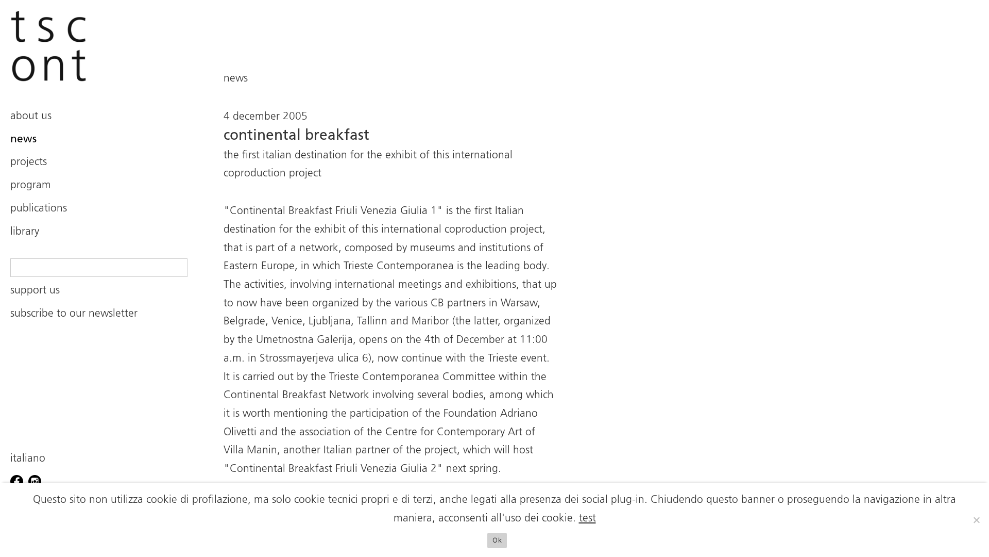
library (24, 231)
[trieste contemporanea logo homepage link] (98, 45)
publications (38, 208)
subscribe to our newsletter (74, 313)
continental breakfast (296, 135)
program (30, 185)
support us (35, 290)
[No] (976, 520)
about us (31, 116)
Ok (497, 540)
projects (28, 162)
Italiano (27, 458)
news (23, 139)
